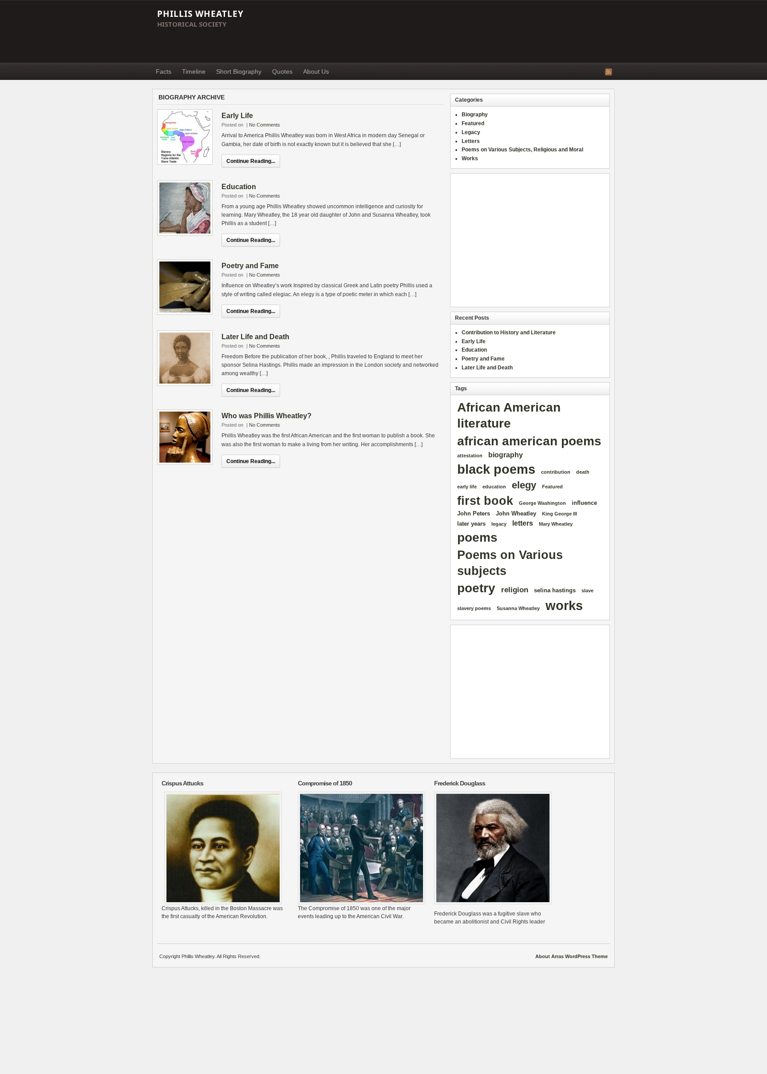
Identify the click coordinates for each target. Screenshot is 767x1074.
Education (238, 186)
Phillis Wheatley (200, 14)
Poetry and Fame (250, 265)
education (494, 486)
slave (587, 590)
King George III (559, 513)
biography (505, 455)
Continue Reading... (250, 161)
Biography (475, 114)
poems (477, 537)
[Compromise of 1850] (359, 848)
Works (470, 158)
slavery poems (474, 608)
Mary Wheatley (556, 524)
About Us (316, 71)
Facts (163, 71)
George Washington (542, 503)
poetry (476, 588)
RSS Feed (608, 71)
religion (514, 590)
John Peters (473, 513)
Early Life (237, 115)
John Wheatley (516, 513)
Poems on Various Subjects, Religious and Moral (522, 150)
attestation (469, 455)
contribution (555, 472)
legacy (498, 524)
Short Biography (238, 71)
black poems (496, 469)
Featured (473, 123)
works (564, 605)
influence (584, 502)
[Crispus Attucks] (223, 848)
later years (471, 523)
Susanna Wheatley (518, 608)
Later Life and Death (255, 337)
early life (467, 486)
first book (485, 500)
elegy (524, 485)
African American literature (509, 415)
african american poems (529, 441)
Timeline (194, 71)
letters (522, 523)
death (582, 472)
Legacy (471, 132)
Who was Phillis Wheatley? (266, 416)
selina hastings (555, 590)
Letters (471, 141)
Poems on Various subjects (510, 562)
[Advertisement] (452, 32)
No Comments (264, 124)
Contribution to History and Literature (509, 332)
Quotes (282, 71)
